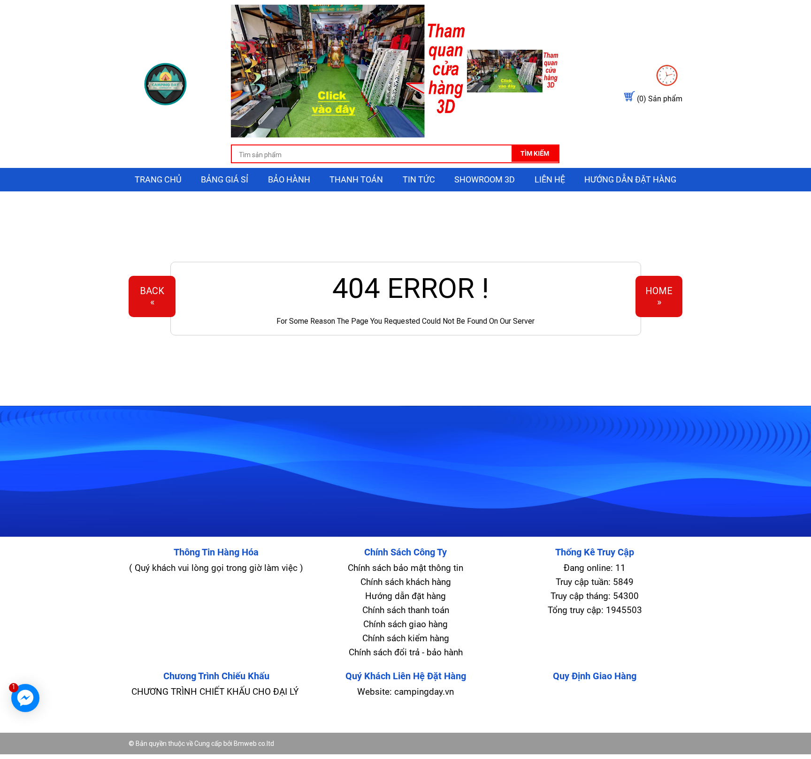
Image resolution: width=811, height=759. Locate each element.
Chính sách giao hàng (405, 624)
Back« (152, 296)
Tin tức (419, 179)
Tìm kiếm (534, 153)
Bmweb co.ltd (254, 743)
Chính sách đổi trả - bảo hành (406, 652)
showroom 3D (484, 179)
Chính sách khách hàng (405, 582)
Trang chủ (158, 179)
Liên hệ (550, 179)
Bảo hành (289, 179)
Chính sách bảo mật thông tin (405, 567)
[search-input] (395, 154)
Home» (659, 296)
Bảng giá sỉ (224, 179)
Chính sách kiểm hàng (405, 638)
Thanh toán (356, 179)
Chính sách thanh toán (405, 610)
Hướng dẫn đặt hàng (630, 179)
